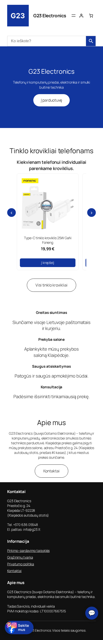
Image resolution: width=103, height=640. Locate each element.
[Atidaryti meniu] (73, 15)
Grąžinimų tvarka (20, 557)
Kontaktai (51, 471)
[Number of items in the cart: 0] (91, 16)
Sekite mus (23, 627)
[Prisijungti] (81, 16)
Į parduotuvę (51, 100)
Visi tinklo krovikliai (51, 285)
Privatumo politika (20, 564)
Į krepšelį (47, 262)
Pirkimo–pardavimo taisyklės (28, 550)
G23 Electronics (49, 15)
